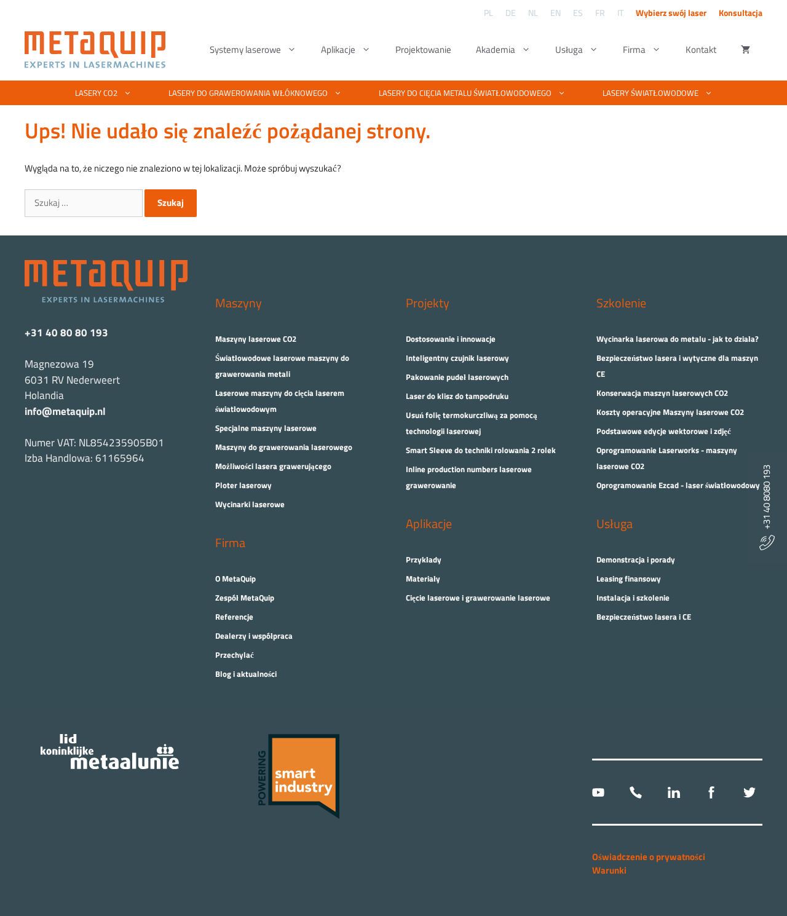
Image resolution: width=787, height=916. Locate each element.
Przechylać (234, 655)
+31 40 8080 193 (766, 500)
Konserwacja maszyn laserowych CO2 (662, 393)
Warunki (609, 870)
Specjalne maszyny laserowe (266, 428)
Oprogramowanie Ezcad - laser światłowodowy (678, 485)
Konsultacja (740, 12)
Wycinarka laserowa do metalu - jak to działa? (677, 339)
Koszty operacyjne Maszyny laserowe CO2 (670, 412)
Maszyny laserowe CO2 (255, 339)
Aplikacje (338, 49)
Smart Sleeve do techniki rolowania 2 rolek (481, 450)
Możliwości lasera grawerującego (273, 466)
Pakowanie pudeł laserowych (457, 377)
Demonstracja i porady (635, 559)
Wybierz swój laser (671, 12)
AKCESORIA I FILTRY (431, 117)
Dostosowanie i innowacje (451, 339)
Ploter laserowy (243, 485)
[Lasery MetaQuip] (98, 49)
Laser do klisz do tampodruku (457, 396)
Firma (634, 49)
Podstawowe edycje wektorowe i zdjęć (663, 431)
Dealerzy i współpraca (254, 636)
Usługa (569, 49)
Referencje (234, 616)
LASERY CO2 (96, 93)
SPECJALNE (327, 117)
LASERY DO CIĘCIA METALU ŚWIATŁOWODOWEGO (465, 93)
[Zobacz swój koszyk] (745, 49)
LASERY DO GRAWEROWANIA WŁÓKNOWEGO (248, 93)
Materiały (423, 578)
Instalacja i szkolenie (633, 597)
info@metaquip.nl (65, 411)
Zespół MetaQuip (244, 597)
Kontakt (701, 49)
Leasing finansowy (628, 578)
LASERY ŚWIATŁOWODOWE (650, 93)
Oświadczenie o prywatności (648, 857)
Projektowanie (423, 49)
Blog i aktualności (246, 674)
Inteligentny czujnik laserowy (457, 358)
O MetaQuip (235, 578)
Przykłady (423, 559)
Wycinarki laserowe (250, 504)
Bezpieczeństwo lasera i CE (643, 616)
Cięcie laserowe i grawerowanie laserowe (478, 597)
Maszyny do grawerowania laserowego (283, 447)
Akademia (495, 49)
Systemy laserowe (245, 49)
